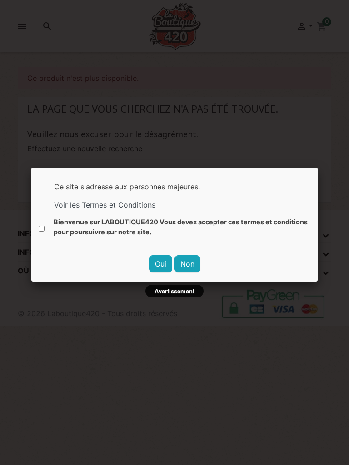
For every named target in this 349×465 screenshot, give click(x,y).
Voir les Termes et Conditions (104, 204)
